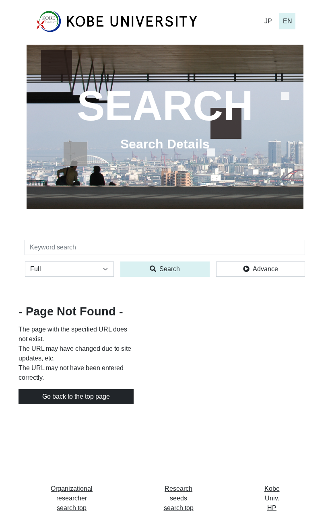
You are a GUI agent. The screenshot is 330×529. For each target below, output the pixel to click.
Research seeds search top (179, 498)
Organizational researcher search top (72, 498)
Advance (265, 269)
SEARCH (165, 105)
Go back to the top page (76, 396)
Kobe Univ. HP (272, 498)
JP (268, 21)
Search (169, 269)
